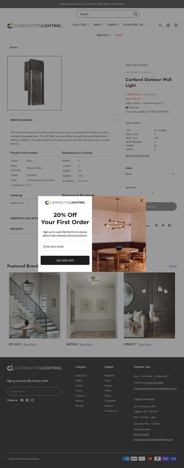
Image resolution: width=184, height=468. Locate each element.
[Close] (141, 200)
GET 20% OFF (65, 260)
